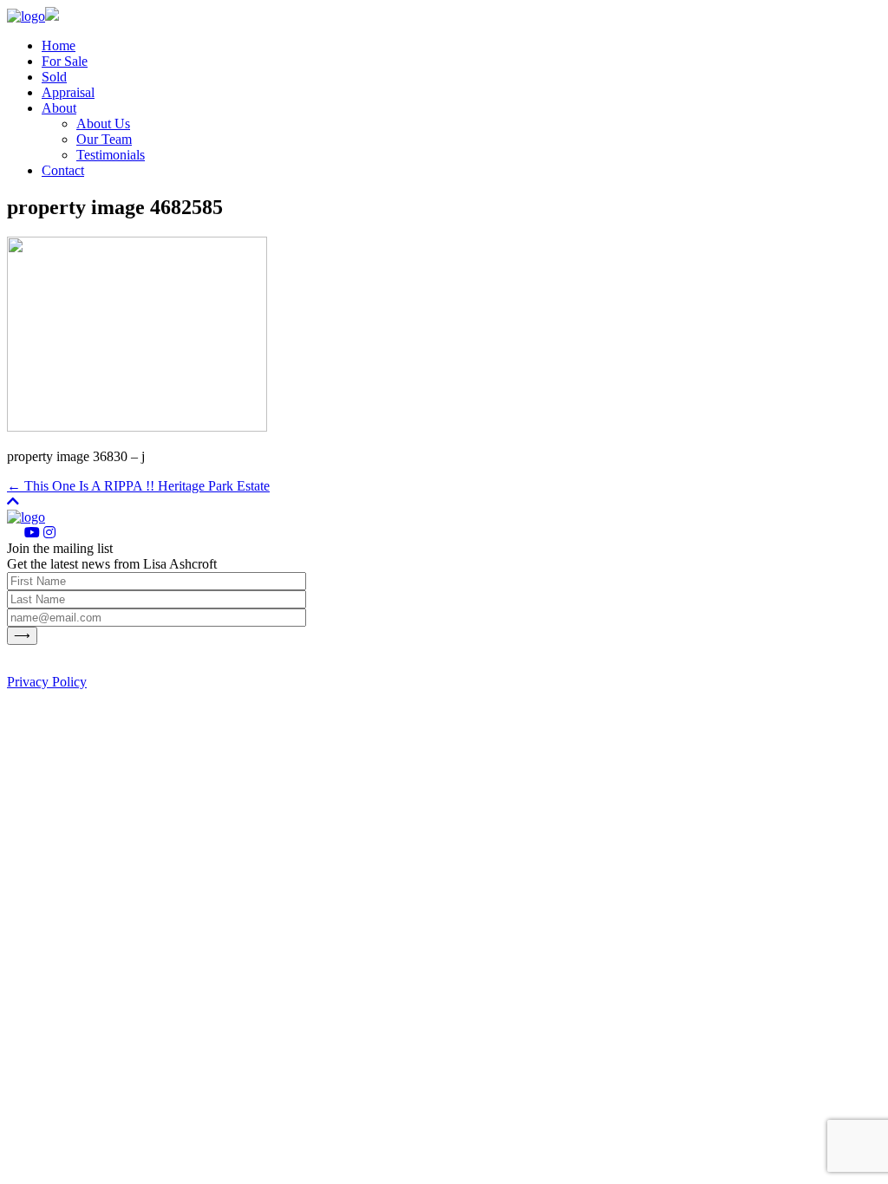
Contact (63, 170)
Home (58, 45)
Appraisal (68, 92)
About (59, 108)
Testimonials (110, 154)
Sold (54, 76)
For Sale (65, 61)
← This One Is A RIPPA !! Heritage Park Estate (138, 485)
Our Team (104, 139)
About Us (103, 123)
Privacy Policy (47, 681)
